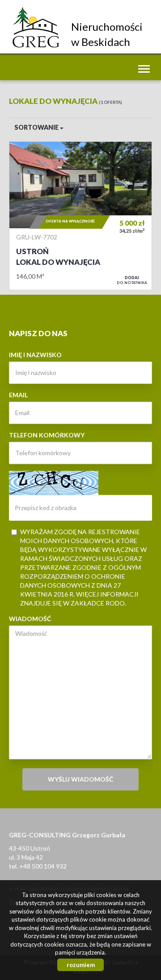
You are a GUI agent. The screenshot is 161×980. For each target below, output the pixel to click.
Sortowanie (37, 127)
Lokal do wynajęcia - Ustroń (80, 216)
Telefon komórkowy (47, 435)
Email (18, 395)
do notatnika (132, 280)
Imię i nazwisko (35, 354)
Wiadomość (30, 618)
